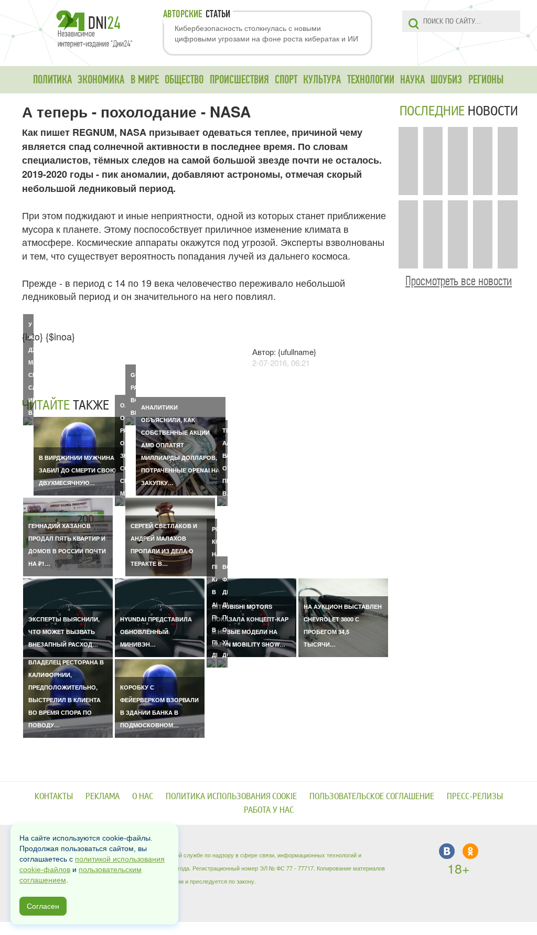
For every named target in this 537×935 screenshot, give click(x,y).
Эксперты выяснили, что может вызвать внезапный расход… (64, 631)
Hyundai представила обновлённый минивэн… (156, 631)
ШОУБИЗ (446, 80)
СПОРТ (286, 80)
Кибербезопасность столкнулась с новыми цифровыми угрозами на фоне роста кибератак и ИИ (266, 33)
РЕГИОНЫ (485, 80)
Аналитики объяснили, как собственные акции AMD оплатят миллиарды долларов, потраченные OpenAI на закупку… (180, 445)
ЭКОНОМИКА (101, 80)
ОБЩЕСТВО (184, 80)
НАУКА (412, 80)
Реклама (102, 796)
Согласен (43, 906)
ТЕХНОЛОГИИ (370, 80)
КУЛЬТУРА (322, 80)
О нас (142, 796)
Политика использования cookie (231, 796)
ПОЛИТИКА (52, 80)
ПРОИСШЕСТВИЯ (239, 80)
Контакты (54, 796)
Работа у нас (269, 809)
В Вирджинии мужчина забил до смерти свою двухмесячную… (77, 470)
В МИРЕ (145, 80)
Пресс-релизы (475, 796)
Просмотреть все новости (458, 280)
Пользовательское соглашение (371, 796)
